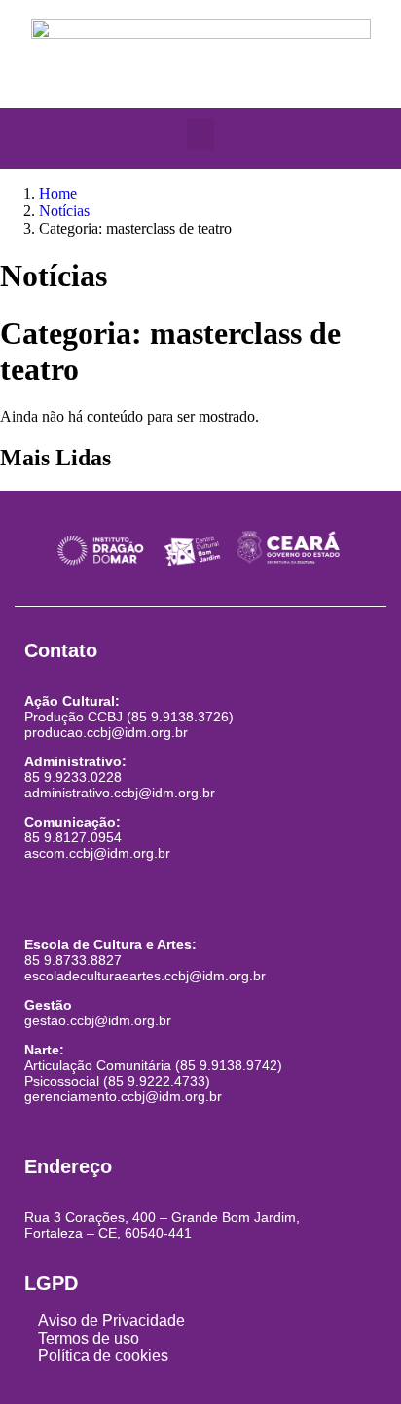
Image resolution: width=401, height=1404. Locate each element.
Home (58, 193)
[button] (200, 134)
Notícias (64, 211)
